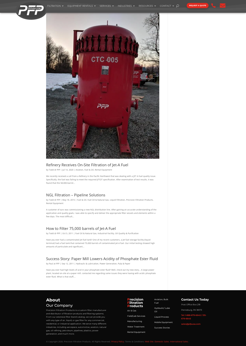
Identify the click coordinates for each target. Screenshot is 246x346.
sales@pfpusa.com (191, 324)
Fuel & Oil (89, 169)
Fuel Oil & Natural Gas (98, 199)
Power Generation (108, 263)
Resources (146, 6)
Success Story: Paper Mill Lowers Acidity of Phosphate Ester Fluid (102, 258)
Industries (125, 6)
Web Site (149, 341)
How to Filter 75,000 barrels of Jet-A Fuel (81, 228)
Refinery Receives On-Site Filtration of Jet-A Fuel (87, 164)
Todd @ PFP (54, 169)
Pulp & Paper (124, 263)
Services (105, 6)
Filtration (54, 6)
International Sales (179, 341)
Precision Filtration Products (139, 199)
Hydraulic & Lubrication (87, 263)
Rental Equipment (103, 169)
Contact (165, 6)
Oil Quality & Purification (127, 233)
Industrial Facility (106, 233)
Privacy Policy (117, 341)
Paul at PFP (54, 263)
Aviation (79, 169)
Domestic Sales (162, 341)
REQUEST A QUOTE (197, 5)
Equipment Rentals (80, 6)
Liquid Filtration (117, 199)
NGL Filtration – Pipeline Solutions (75, 194)
